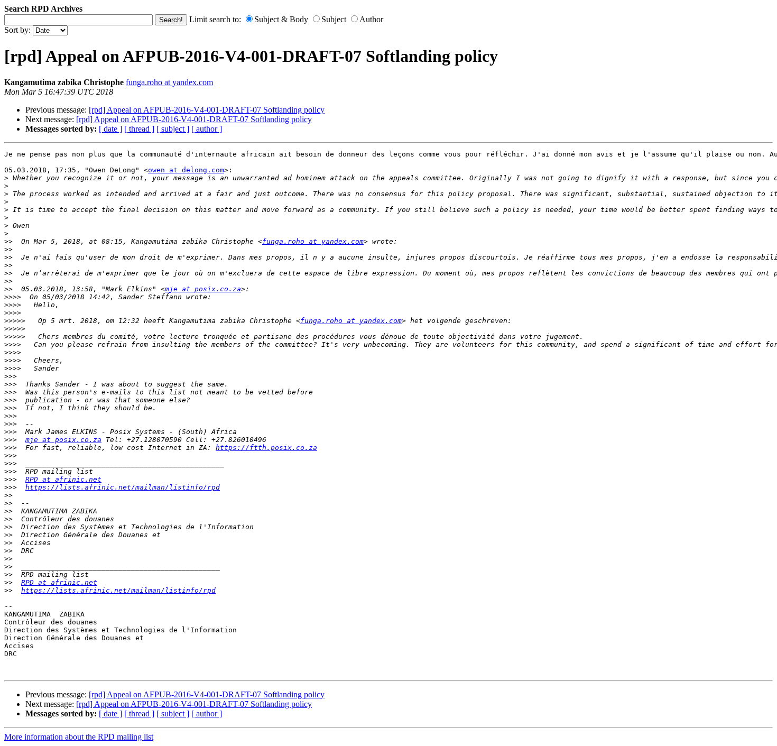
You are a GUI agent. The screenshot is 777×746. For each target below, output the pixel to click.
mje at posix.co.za (203, 289)
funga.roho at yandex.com (169, 82)
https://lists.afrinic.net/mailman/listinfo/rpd (122, 487)
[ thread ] (139, 128)
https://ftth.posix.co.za (266, 448)
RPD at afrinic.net (63, 479)
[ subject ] (172, 128)
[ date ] (110, 128)
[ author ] (206, 128)
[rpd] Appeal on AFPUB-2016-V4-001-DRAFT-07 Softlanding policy (207, 109)
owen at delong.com (186, 170)
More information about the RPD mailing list (78, 736)
